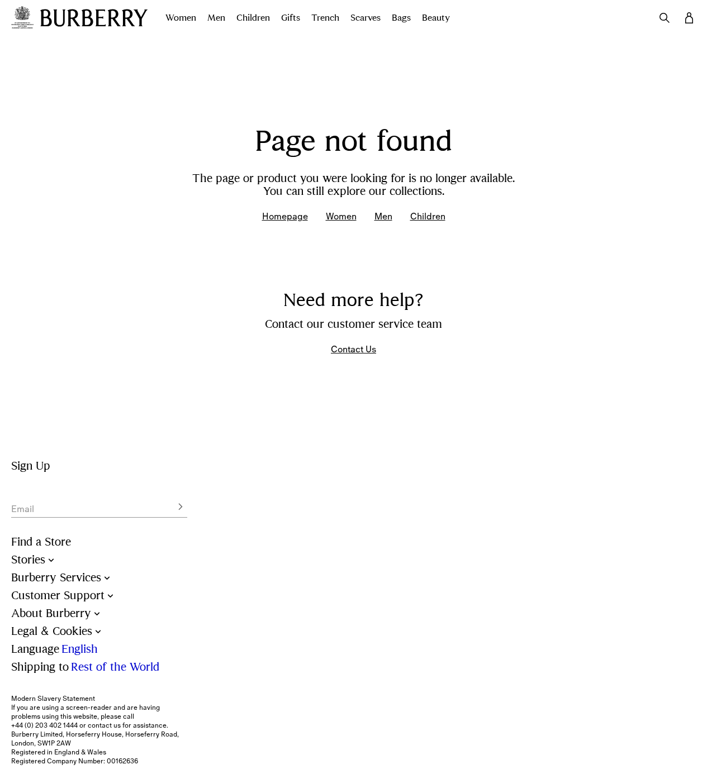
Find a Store (41, 542)
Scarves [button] (365, 18)
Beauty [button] (436, 18)
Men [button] (216, 18)
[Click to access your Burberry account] (689, 18)
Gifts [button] (290, 18)
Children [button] (253, 18)
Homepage (285, 216)
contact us (104, 725)
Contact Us (353, 349)
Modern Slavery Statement (53, 699)
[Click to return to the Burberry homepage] (94, 18)
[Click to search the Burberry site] (664, 18)
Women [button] (180, 18)
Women (341, 216)
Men (383, 216)
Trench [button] (325, 18)
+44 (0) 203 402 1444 (44, 725)
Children (427, 216)
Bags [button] (401, 18)
